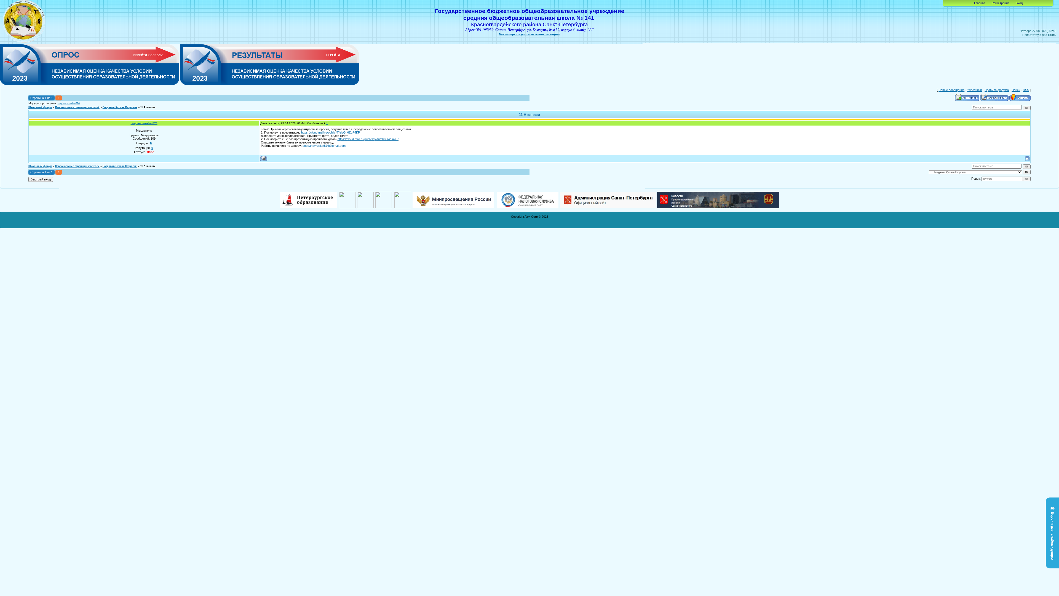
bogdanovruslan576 (69, 103)
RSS (1026, 90)
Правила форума (997, 90)
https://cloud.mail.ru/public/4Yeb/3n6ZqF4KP (330, 132)
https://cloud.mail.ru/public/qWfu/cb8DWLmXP (368, 139)
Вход (1019, 3)
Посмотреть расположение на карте (529, 34)
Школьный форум (40, 107)
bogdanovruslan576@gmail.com (324, 145)
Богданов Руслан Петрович (120, 107)
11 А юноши (148, 107)
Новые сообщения (951, 90)
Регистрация (1000, 3)
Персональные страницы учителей (77, 107)
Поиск (1016, 90)
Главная (979, 3)
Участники (974, 90)
